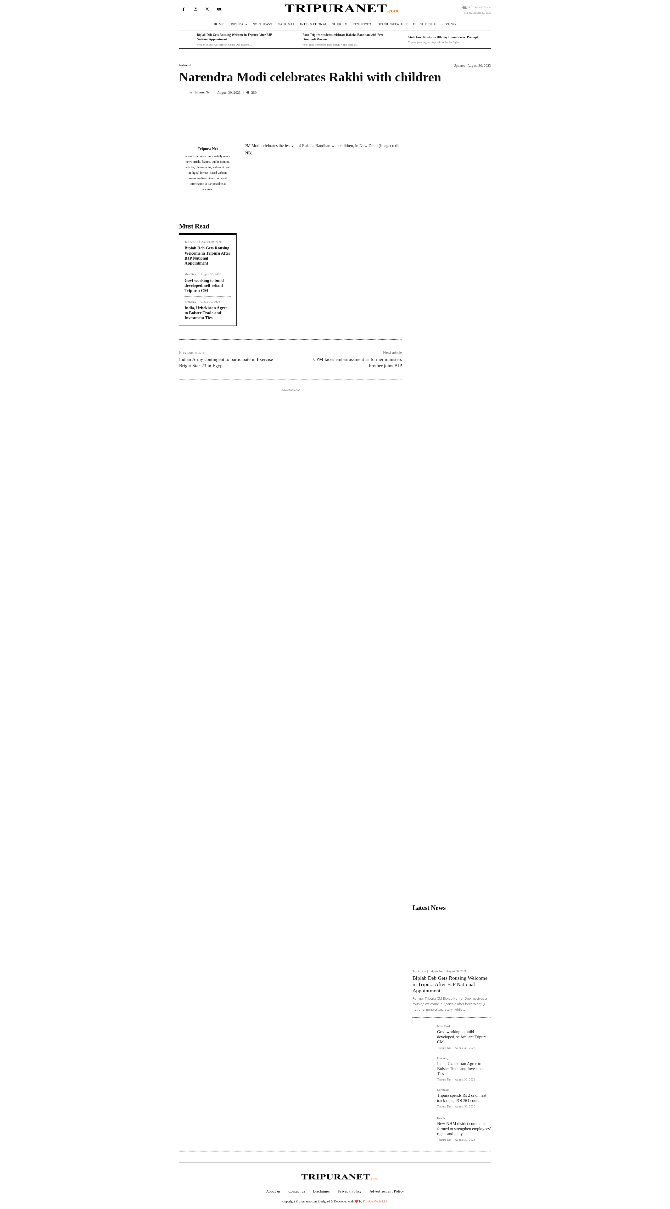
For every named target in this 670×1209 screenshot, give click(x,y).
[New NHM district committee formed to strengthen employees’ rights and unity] (422, 1127)
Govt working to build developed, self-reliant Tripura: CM (204, 285)
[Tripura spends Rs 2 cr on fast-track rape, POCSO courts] (422, 1098)
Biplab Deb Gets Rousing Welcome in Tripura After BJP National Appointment (450, 984)
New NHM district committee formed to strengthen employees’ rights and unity (464, 1128)
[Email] (315, 178)
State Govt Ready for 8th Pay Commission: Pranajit (443, 37)
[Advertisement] (290, 429)
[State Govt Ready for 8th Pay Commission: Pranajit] (398, 39)
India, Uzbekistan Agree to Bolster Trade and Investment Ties (206, 313)
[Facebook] (183, 9)
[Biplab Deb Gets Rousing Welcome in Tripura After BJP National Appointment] (186, 39)
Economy (190, 301)
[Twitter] (207, 9)
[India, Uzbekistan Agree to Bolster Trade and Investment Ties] (422, 1067)
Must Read (191, 274)
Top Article (191, 241)
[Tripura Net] (183, 92)
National (185, 65)
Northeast (443, 1089)
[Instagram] (195, 9)
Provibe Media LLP (375, 1201)
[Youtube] (219, 9)
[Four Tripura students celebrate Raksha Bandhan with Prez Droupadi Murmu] (292, 39)
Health (441, 1118)
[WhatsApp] (303, 178)
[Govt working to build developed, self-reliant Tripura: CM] (422, 1035)
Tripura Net (202, 92)
